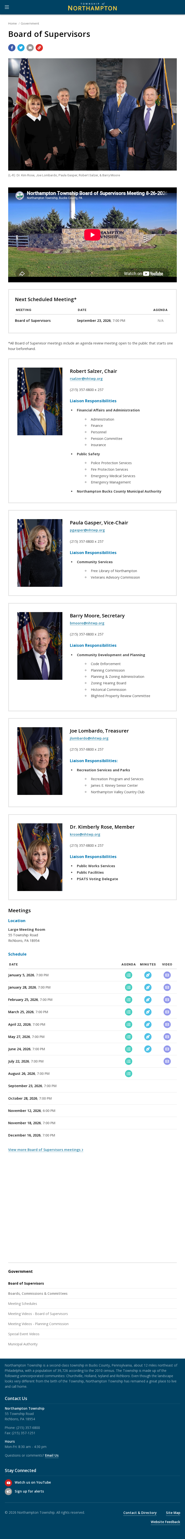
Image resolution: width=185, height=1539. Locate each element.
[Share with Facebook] (11, 47)
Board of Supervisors (26, 1283)
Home (12, 23)
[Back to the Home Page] (92, 7)
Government (30, 23)
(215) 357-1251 (23, 1433)
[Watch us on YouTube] (8, 1482)
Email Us (52, 1455)
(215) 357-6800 (28, 1427)
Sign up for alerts (29, 1491)
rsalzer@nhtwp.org (86, 378)
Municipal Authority (23, 1344)
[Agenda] (128, 975)
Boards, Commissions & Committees (37, 1293)
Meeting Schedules (22, 1303)
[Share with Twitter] (21, 47)
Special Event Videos (24, 1334)
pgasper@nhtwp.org (87, 530)
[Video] (167, 975)
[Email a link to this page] (30, 47)
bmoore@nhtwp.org (87, 623)
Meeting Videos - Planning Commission (38, 1323)
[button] (7, 7)
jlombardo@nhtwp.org (89, 738)
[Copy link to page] (39, 47)
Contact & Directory (140, 1512)
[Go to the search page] (177, 7)
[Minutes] (148, 975)
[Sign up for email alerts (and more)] (8, 1491)
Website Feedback (165, 1521)
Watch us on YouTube (33, 1482)
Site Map (173, 1512)
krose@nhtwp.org (85, 834)
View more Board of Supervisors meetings (44, 1149)
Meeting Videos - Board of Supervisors (38, 1313)
